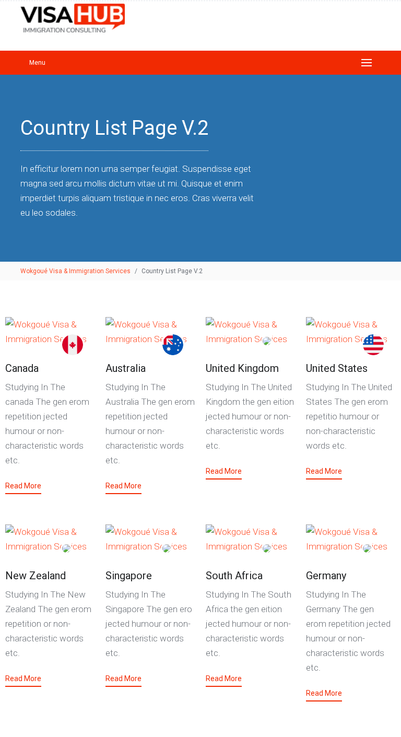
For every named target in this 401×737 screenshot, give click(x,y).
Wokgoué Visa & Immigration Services (75, 271)
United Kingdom (242, 368)
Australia (125, 368)
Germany (326, 575)
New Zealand (35, 575)
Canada (22, 368)
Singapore (128, 575)
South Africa (234, 575)
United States (337, 368)
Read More (23, 486)
